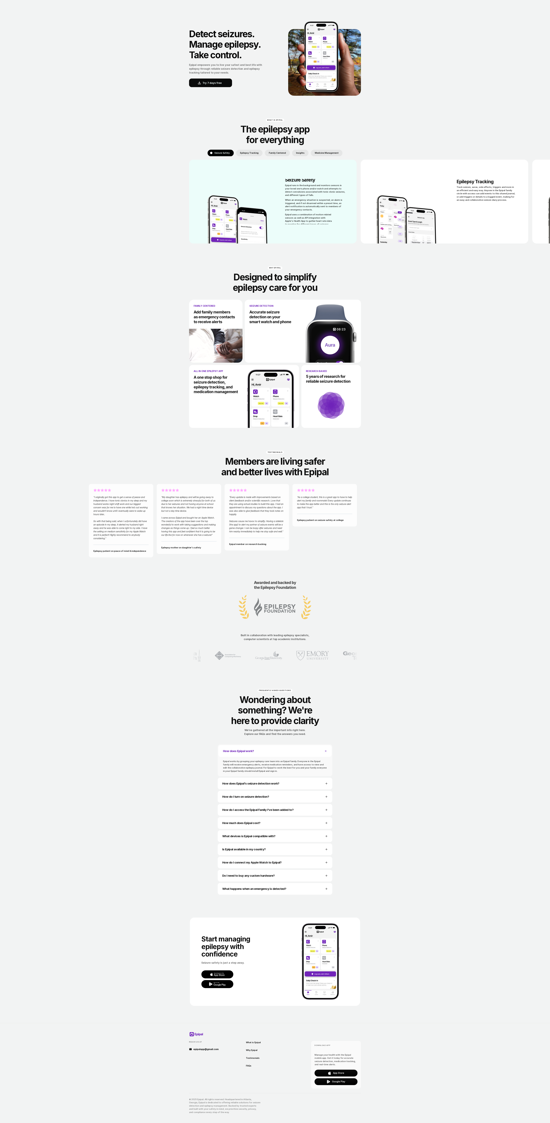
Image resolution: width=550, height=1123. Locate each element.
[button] (217, 974)
